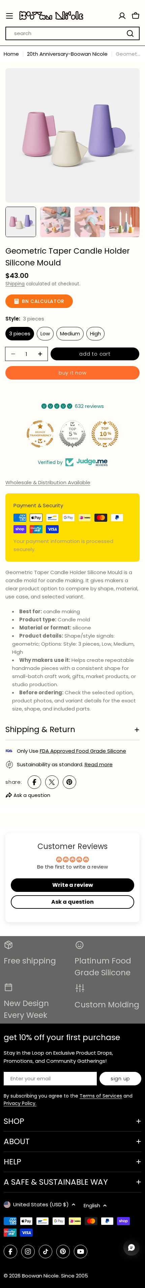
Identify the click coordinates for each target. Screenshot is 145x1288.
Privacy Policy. (20, 1103)
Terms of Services (101, 1095)
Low (45, 333)
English (92, 1205)
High (95, 333)
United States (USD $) (41, 1204)
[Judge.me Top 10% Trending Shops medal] (104, 433)
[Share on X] (52, 782)
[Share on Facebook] (34, 782)
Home (11, 53)
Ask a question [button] (72, 902)
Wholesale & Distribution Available (47, 482)
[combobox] (72, 33)
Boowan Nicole (40, 1275)
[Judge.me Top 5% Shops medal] (72, 433)
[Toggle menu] (9, 16)
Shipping (15, 284)
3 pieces (19, 333)
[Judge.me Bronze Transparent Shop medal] (40, 433)
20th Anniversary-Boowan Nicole (67, 53)
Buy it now (73, 372)
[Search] (130, 33)
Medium (70, 333)
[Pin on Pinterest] (69, 782)
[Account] (122, 16)
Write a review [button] (72, 885)
